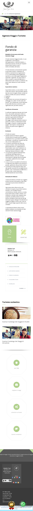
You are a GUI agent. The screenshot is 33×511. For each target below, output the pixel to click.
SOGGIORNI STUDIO (13, 279)
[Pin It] (13, 484)
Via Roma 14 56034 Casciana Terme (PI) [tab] (7, 471)
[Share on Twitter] (16, 484)
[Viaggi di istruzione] (16, 332)
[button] (26, 18)
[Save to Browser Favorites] (18, 484)
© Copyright (3, 506)
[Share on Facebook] (12, 479)
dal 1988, (12, 13)
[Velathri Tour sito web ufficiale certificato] (11, 505)
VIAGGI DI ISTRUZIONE (14, 266)
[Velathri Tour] (8, 5)
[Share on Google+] (17, 479)
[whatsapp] (23, 504)
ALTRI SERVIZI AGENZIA (14, 271)
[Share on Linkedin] (19, 479)
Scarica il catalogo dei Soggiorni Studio (15, 322)
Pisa (18, 507)
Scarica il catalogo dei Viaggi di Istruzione (13, 342)
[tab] (16, 476)
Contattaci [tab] (23, 237)
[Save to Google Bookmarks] (14, 479)
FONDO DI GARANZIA (14, 275)
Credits (30, 506)
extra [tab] (9, 237)
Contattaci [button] (21, 288)
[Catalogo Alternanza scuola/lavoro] (16, 312)
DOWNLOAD (12, 284)
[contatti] (13, 255)
